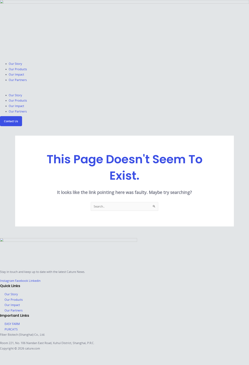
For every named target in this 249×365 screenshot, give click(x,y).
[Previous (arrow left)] (4, 361)
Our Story (15, 64)
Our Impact (16, 74)
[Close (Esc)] (30, 355)
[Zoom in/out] (4, 355)
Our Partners (18, 80)
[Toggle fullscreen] (13, 355)
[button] (124, 90)
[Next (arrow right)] (13, 361)
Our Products (18, 69)
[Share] (21, 355)
